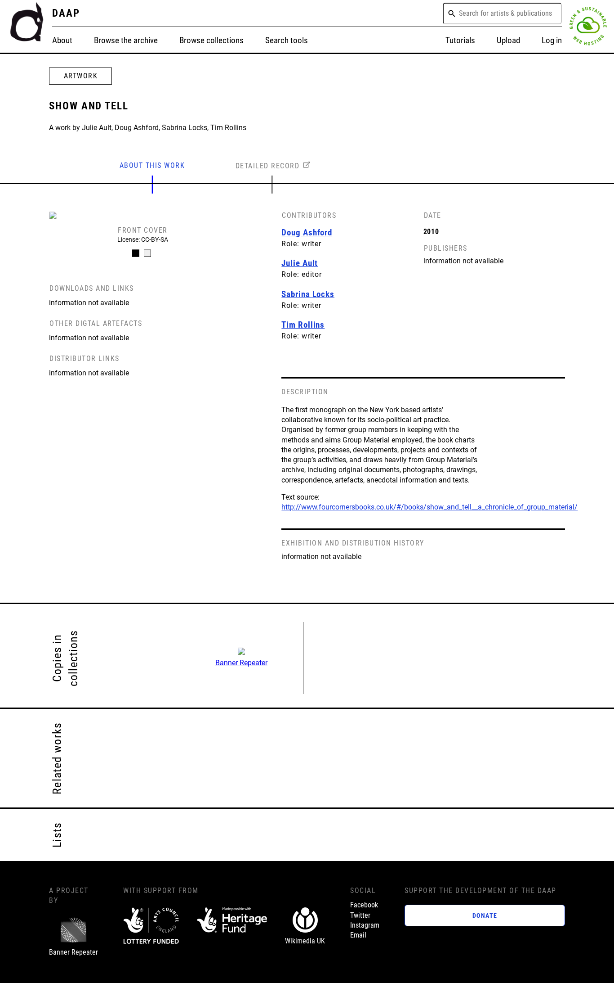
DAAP (66, 13)
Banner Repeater (241, 662)
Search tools (286, 40)
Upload (508, 40)
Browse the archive (126, 40)
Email (358, 935)
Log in (552, 40)
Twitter (360, 915)
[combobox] (502, 13)
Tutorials (460, 40)
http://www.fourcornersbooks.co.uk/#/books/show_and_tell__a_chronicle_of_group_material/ (429, 507)
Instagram (364, 925)
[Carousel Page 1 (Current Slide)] (135, 253)
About (62, 40)
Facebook (364, 905)
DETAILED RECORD (268, 166)
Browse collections (211, 40)
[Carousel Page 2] (147, 253)
